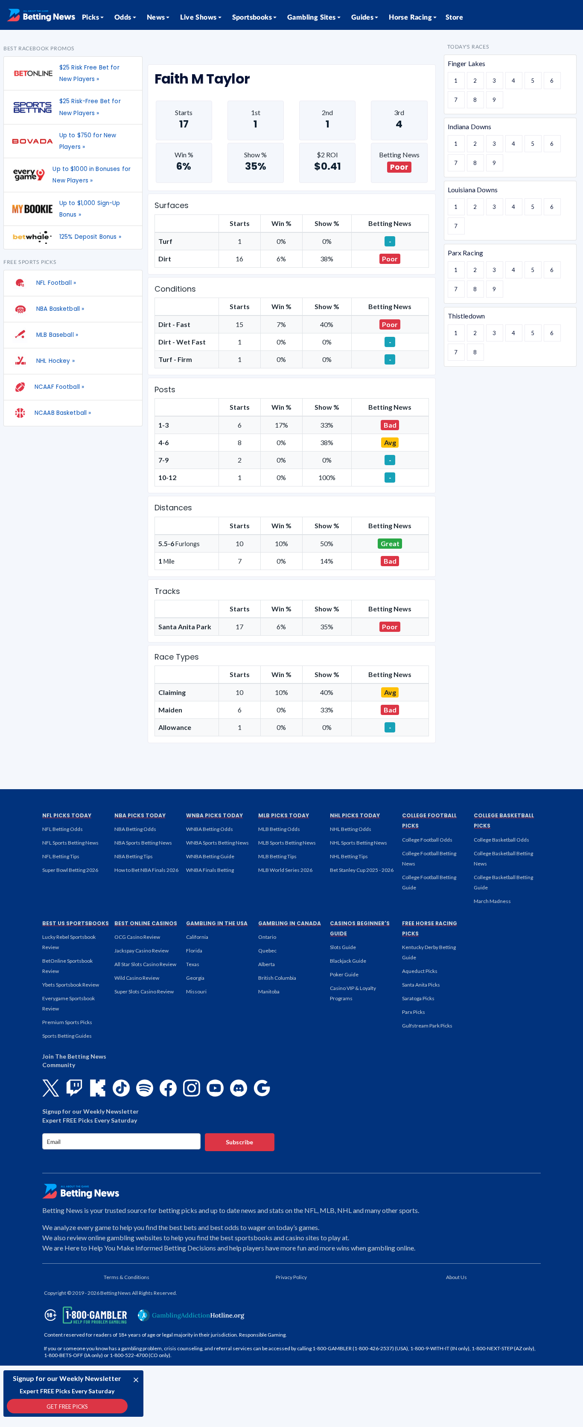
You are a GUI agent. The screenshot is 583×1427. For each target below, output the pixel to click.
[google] (262, 1088)
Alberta (266, 964)
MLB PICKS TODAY (283, 815)
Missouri (196, 991)
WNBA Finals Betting (210, 870)
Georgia (195, 978)
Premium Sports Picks (67, 1022)
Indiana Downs (470, 126)
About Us (456, 1277)
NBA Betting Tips (133, 856)
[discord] (238, 1088)
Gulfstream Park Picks (427, 1025)
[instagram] (191, 1088)
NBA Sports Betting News (143, 842)
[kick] (97, 1088)
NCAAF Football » (59, 387)
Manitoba (269, 991)
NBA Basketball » (59, 309)
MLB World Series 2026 (285, 870)
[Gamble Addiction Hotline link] (191, 1315)
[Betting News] (41, 15)
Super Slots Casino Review (144, 991)
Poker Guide (344, 974)
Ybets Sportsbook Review (70, 984)
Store (454, 17)
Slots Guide (343, 947)
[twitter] (50, 1088)
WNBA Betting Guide (210, 856)
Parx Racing (466, 253)
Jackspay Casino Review (141, 950)
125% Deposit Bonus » (90, 237)
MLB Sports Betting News (287, 842)
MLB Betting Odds (279, 829)
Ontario (267, 937)
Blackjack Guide (348, 961)
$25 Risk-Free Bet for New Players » (90, 107)
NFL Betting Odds (62, 829)
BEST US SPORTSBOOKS (75, 923)
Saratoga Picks (418, 998)
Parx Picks (413, 1012)
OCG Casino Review (137, 937)
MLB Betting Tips (277, 856)
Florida (194, 950)
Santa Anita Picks (421, 984)
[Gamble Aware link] (84, 1315)
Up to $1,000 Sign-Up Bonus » (89, 209)
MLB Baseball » (56, 335)
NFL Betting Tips (60, 856)
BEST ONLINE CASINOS (145, 923)
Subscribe (239, 1142)
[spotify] (144, 1088)
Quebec (267, 950)
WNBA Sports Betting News (217, 842)
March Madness (492, 901)
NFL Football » (55, 283)
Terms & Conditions (126, 1277)
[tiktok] (121, 1088)
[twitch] (74, 1088)
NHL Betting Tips (349, 856)
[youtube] (215, 1088)
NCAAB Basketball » (63, 413)
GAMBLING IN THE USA (217, 923)
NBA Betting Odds (135, 829)
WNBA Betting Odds (209, 829)
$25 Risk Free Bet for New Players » (89, 73)
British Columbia (277, 978)
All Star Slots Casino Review (145, 964)
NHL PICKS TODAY (355, 815)
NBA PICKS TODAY (140, 815)
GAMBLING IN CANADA (289, 923)
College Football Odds (427, 840)
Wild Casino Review (136, 978)
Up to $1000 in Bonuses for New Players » (91, 175)
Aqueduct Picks (419, 971)
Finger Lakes (467, 63)
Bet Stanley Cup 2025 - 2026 (362, 870)
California (197, 937)
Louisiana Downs (473, 189)
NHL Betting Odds (350, 829)
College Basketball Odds (501, 840)
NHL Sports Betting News (358, 842)
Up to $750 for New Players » (87, 141)
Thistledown (466, 316)
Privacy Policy (291, 1277)
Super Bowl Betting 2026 (70, 870)
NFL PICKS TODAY (66, 815)
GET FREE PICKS (67, 1406)
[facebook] (168, 1088)
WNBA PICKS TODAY (214, 815)
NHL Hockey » (55, 361)
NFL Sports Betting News (70, 842)
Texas (192, 964)
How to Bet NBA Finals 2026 (146, 870)
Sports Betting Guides (67, 1036)
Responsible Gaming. (263, 1334)
